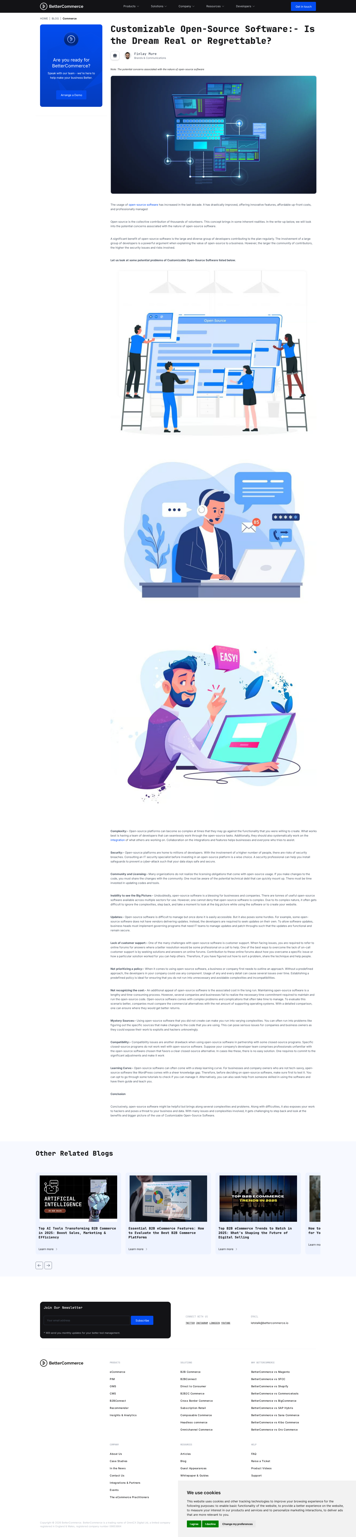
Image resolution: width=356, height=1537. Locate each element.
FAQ (254, 1453)
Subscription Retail (193, 1407)
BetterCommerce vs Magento (270, 1371)
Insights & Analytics (123, 1415)
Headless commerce (193, 1422)
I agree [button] (194, 1524)
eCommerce (117, 1371)
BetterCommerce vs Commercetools (275, 1393)
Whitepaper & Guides (194, 1475)
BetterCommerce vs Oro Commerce (274, 1429)
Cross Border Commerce (196, 1400)
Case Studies (119, 1461)
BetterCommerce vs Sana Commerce (275, 1415)
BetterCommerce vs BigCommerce (273, 1400)
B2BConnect (118, 1400)
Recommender (119, 1407)
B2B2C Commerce (192, 1393)
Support (256, 1475)
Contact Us (117, 1475)
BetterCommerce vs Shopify (269, 1386)
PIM (112, 1379)
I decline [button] (210, 1524)
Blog (183, 1461)
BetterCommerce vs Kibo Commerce (275, 1422)
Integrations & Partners (125, 1482)
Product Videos (261, 1468)
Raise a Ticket (260, 1461)
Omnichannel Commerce (196, 1429)
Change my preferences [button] (237, 1524)
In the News (118, 1468)
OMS (113, 1386)
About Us (116, 1453)
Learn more (46, 1249)
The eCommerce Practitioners (129, 1497)
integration (118, 840)
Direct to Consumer (193, 1386)
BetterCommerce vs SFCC (268, 1379)
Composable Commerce (196, 1415)
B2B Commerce (190, 1371)
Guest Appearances (193, 1468)
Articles (185, 1453)
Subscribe (142, 1320)
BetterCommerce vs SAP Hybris (272, 1407)
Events (114, 1489)
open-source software (143, 204)
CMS (113, 1393)
